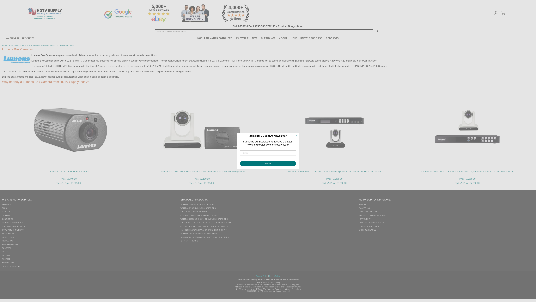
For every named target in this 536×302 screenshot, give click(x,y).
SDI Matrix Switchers (369, 226)
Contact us (7, 219)
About (283, 38)
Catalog (6, 215)
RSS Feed (6, 259)
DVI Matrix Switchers (369, 212)
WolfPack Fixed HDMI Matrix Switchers (198, 234)
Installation (8, 237)
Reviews (6, 255)
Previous (529, 285)
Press (5, 252)
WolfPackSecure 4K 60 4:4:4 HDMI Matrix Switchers (204, 219)
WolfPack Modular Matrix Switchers (198, 208)
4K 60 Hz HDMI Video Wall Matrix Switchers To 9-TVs (204, 226)
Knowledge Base (311, 38)
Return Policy (274, 276)
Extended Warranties (12, 223)
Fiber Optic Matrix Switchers (372, 215)
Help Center (8, 234)
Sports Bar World (367, 230)
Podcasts (332, 38)
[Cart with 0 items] (503, 13)
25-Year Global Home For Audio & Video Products (44, 17)
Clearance (268, 38)
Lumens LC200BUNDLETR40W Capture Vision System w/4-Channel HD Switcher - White (467, 171)
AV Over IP (242, 38)
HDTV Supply (364, 219)
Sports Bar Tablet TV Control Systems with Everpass (205, 223)
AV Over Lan (364, 208)
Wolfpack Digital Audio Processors (197, 205)
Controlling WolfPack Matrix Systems (198, 215)
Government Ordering (13, 230)
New (254, 38)
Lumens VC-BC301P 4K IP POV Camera (68, 171)
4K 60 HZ (362, 205)
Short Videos (8, 263)
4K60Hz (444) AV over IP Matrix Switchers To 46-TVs (203, 230)
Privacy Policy (262, 276)
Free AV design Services (13, 226)
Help (294, 38)
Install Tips (7, 241)
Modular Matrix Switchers (214, 38)
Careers (6, 212)
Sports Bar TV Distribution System (196, 212)
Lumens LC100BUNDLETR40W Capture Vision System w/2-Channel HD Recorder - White (334, 171)
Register (16, 266)
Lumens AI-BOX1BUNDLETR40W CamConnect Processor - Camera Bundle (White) (202, 171)
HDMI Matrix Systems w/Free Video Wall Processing (204, 237)
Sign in (5, 266)
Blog (4, 208)
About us (6, 205)
